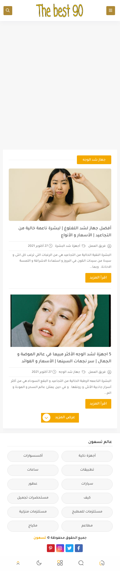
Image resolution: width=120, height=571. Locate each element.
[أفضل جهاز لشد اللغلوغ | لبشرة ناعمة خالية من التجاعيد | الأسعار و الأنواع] (60, 195)
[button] (102, 564)
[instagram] (60, 548)
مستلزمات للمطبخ (87, 512)
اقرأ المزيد (98, 278)
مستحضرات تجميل (32, 498)
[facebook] (79, 548)
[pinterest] (51, 548)
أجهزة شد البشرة (68, 246)
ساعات (32, 470)
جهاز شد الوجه (70, 372)
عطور (33, 484)
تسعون (39, 538)
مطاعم (87, 526)
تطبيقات (87, 470)
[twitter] (69, 548)
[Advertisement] (60, 85)
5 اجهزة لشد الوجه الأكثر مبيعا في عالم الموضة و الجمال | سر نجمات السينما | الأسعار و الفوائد (64, 358)
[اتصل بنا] (41, 548)
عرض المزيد (65, 418)
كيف (87, 498)
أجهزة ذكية (87, 456)
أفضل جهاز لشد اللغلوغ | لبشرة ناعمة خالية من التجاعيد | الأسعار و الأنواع (64, 232)
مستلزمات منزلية (33, 512)
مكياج (32, 526)
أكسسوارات (33, 456)
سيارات (87, 484)
